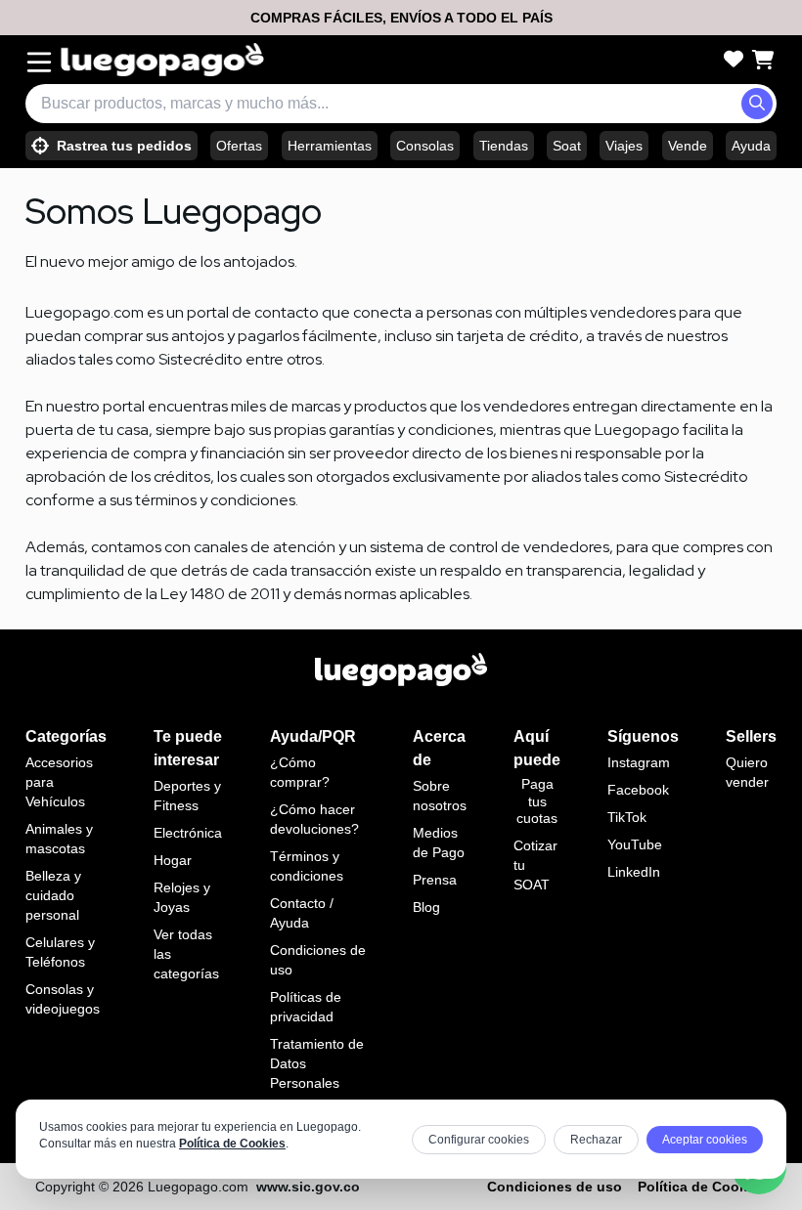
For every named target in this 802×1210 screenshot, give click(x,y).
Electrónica (188, 833)
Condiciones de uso (554, 1186)
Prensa (435, 879)
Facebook (638, 790)
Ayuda (751, 145)
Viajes (624, 145)
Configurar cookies (478, 1139)
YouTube (634, 844)
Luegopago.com (198, 1186)
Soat (567, 145)
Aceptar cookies (704, 1139)
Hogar (173, 860)
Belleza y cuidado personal (53, 895)
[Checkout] (763, 59)
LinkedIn (633, 872)
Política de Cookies (232, 1143)
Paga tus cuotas (536, 801)
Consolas (425, 145)
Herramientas (330, 145)
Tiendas (503, 145)
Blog (426, 907)
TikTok (626, 817)
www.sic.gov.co (308, 1186)
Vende (687, 145)
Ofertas (239, 145)
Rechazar (596, 1139)
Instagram (638, 762)
